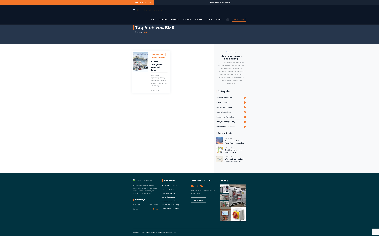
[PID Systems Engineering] (148, 10)
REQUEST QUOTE (239, 20)
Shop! (218, 20)
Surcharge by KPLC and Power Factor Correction (234, 142)
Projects (187, 20)
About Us (163, 20)
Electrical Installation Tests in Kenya (233, 151)
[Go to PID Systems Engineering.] (133, 32)
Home (153, 20)
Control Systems (222, 102)
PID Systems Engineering (225, 122)
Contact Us (198, 200)
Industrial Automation (158, 58)
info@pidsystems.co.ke (223, 3)
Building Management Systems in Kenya (157, 65)
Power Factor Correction (225, 127)
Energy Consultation (224, 107)
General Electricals (223, 112)
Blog (209, 20)
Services (175, 20)
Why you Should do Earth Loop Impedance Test (234, 160)
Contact (199, 20)
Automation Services (158, 54)
